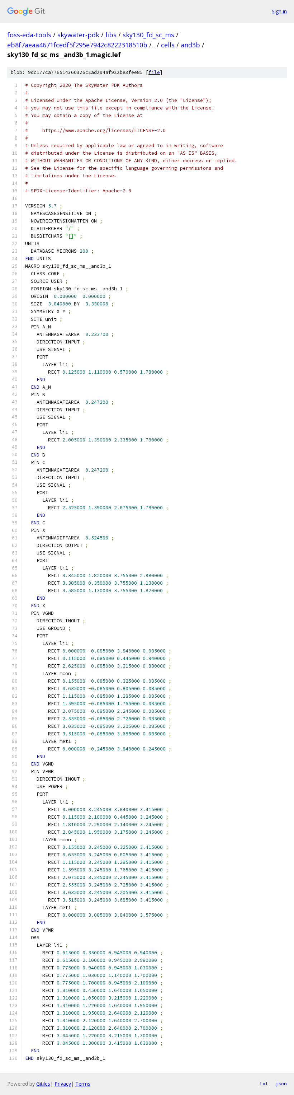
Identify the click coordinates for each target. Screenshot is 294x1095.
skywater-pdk (78, 35)
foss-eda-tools (29, 35)
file (154, 72)
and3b (190, 45)
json (281, 1083)
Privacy (62, 1083)
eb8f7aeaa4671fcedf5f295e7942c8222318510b (77, 45)
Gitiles (43, 1083)
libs (111, 35)
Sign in (279, 11)
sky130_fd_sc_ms (148, 35)
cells (168, 45)
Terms (82, 1083)
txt (264, 1083)
